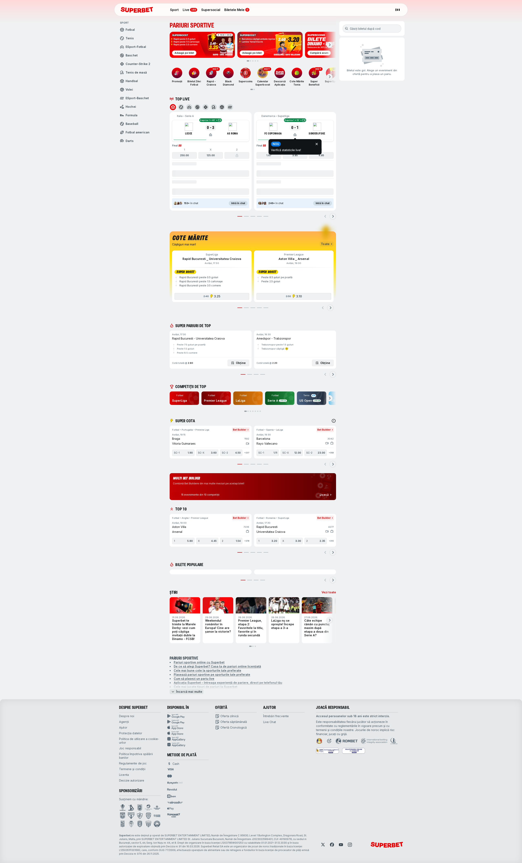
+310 (331, 541)
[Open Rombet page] (347, 741)
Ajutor (123, 727)
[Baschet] (197, 107)
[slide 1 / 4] (243, 374)
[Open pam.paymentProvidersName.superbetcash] (173, 815)
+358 (331, 453)
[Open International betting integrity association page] (374, 741)
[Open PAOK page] (139, 824)
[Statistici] (210, 134)
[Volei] (222, 107)
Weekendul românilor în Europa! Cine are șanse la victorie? (218, 626)
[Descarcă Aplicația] (279, 73)
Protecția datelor (130, 733)
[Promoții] (177, 73)
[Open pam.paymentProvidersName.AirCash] (175, 802)
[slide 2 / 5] (246, 216)
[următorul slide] (329, 45)
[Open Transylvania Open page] (148, 807)
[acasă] (137, 10)
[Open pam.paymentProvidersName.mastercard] (169, 776)
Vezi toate (329, 592)
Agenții (124, 721)
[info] (333, 420)
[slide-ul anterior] (325, 216)
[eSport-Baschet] (230, 107)
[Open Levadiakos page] (148, 824)
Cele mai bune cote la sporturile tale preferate (207, 670)
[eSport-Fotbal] (189, 107)
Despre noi (126, 716)
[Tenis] (181, 107)
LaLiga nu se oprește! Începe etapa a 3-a (282, 624)
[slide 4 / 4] (262, 374)
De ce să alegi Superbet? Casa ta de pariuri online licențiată (217, 666)
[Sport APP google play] (188, 716)
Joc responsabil (130, 748)
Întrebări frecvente (276, 716)
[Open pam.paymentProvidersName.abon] (171, 796)
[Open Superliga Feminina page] (157, 807)
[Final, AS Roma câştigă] (237, 155)
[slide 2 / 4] (249, 374)
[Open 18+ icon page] (329, 741)
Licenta (124, 774)
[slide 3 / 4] (256, 374)
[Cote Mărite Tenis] (297, 73)
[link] (184, 398)
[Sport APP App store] (188, 728)
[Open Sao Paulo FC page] (131, 815)
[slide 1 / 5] (240, 216)
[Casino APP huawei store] (188, 745)
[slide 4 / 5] (259, 216)
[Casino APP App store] (188, 733)
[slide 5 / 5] (266, 216)
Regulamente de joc (133, 763)
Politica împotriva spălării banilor (136, 755)
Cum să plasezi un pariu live (194, 678)
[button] (211, 161)
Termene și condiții (132, 769)
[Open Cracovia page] (139, 807)
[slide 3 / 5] (253, 216)
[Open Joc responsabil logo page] (393, 741)
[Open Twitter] (323, 845)
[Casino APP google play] (188, 722)
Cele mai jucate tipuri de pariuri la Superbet (205, 686)
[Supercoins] (245, 73)
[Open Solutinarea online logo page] (353, 751)
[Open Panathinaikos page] (157, 824)
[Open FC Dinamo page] (131, 807)
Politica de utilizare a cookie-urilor (139, 740)
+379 (246, 541)
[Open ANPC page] (327, 751)
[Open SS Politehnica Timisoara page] (131, 824)
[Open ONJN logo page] (319, 741)
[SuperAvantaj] (286, 348)
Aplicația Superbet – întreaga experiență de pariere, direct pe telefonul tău (228, 682)
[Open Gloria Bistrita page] (148, 815)
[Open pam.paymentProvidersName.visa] (170, 769)
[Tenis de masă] (213, 107)
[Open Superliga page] (123, 807)
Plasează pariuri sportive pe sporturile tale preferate (212, 674)
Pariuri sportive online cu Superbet (199, 662)
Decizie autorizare (131, 780)
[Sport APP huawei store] (188, 739)
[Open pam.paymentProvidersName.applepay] (170, 808)
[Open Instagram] (350, 845)
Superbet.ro (126, 835)
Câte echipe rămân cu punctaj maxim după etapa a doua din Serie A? (317, 628)
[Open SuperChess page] (157, 815)
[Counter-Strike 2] (205, 107)
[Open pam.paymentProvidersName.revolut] (172, 789)
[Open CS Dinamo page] (122, 815)
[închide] (316, 144)
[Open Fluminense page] (140, 815)
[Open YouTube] (341, 845)
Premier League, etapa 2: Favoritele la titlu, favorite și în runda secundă (250, 628)
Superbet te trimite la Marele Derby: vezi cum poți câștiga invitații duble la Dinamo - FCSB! (184, 630)
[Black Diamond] (228, 73)
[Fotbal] (173, 107)
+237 (246, 453)
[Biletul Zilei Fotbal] (194, 73)
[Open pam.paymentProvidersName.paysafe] (174, 783)
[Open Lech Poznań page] (123, 824)
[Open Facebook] (332, 845)
